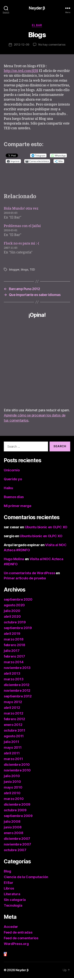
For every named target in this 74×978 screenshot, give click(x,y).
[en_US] (37, 953)
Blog (7, 871)
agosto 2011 (14, 736)
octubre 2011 (14, 730)
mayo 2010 (13, 787)
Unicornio (12, 470)
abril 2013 (12, 673)
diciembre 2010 (17, 765)
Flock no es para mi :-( (21, 243)
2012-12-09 (21, 44)
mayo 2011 (13, 747)
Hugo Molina (14, 559)
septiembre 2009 (18, 816)
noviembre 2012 (17, 690)
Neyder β (37, 8)
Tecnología (13, 905)
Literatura (12, 894)
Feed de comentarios (21, 938)
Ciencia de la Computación (26, 877)
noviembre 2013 (17, 668)
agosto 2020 (14, 605)
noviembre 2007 (17, 844)
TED (32, 269)
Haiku (8, 488)
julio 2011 (11, 742)
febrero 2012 (14, 719)
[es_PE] (37, 955)
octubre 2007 (15, 850)
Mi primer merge (17, 506)
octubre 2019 (15, 622)
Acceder (11, 927)
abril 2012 (12, 708)
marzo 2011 (13, 759)
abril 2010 (12, 793)
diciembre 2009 (17, 804)
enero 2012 (13, 725)
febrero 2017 (14, 656)
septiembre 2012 (18, 696)
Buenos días (14, 497)
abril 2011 (12, 753)
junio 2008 (12, 827)
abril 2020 (12, 616)
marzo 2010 (14, 799)
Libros (9, 888)
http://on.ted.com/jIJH (21, 71)
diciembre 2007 (17, 839)
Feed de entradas (18, 932)
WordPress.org (16, 944)
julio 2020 (12, 611)
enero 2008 (13, 833)
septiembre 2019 (18, 628)
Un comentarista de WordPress (29, 573)
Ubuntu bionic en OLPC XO (46, 527)
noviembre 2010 (17, 770)
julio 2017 (11, 651)
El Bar (37, 25)
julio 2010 (12, 776)
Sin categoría (15, 900)
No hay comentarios (51, 44)
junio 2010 (12, 782)
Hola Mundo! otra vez (21, 208)
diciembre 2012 (16, 685)
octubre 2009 (15, 810)
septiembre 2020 (18, 599)
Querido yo (13, 479)
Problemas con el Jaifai (22, 226)
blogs (24, 269)
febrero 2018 (14, 645)
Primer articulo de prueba (25, 578)
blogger (14, 269)
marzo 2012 (13, 713)
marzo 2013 (13, 679)
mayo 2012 (13, 702)
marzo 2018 (13, 639)
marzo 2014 (13, 662)
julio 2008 (12, 821)
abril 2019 (12, 634)
